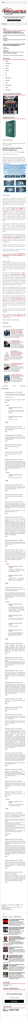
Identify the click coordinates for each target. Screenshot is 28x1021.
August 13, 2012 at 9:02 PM (16, 452)
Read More (16, 337)
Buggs (6, 61)
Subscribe (14, 1001)
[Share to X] (6, 323)
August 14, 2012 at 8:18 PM (16, 769)
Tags (10, 916)
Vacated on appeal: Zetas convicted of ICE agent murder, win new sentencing (17, 376)
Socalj (6, 87)
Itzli (6, 73)
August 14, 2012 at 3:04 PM (16, 714)
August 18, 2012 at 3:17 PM (16, 872)
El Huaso (7, 65)
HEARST (7, 70)
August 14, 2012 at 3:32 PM (16, 728)
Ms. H (6, 82)
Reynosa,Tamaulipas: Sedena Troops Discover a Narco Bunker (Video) (17, 364)
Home (4, 143)
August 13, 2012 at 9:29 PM (16, 459)
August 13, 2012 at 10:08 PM (17, 494)
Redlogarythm (8, 85)
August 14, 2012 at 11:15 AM (17, 670)
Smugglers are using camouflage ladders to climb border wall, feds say (17, 342)
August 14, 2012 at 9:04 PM (16, 792)
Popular (5, 916)
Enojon (6, 68)
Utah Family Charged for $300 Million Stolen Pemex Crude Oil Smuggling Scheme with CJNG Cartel (16, 928)
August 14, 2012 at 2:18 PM (16, 698)
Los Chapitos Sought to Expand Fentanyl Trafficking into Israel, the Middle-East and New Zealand (16, 956)
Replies (7, 405)
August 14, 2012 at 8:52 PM (16, 781)
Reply (6, 402)
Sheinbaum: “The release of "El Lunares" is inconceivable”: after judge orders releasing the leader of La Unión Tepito (17, 331)
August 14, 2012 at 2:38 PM (16, 707)
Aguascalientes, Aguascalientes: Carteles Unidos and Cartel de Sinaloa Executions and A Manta (17, 352)
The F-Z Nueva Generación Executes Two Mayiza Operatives (16, 920)
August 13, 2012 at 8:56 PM (16, 444)
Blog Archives (17, 916)
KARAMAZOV (8, 78)
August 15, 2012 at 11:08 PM (17, 860)
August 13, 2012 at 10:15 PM (17, 502)
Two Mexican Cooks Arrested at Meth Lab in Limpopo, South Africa (17, 973)
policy (6, 55)
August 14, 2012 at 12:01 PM (17, 682)
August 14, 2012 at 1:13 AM (16, 587)
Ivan (6, 75)
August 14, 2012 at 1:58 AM (16, 657)
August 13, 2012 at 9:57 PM (16, 485)
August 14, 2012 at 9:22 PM (16, 812)
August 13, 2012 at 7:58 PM (16, 426)
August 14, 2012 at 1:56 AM (16, 643)
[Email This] (3, 323)
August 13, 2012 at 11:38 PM (17, 540)
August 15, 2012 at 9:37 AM (16, 839)
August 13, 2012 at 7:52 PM (16, 392)
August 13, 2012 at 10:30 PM (17, 517)
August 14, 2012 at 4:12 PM (16, 753)
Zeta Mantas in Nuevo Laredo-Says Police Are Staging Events (12, 149)
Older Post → (23, 386)
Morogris (7, 80)
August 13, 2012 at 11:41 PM (17, 550)
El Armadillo (8, 63)
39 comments (21, 152)
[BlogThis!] (4, 323)
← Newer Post (5, 386)
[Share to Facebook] (7, 323)
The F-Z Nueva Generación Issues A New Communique (16, 965)
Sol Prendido (8, 90)
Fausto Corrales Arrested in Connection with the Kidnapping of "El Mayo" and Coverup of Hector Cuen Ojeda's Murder (17, 938)
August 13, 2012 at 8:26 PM (16, 435)
